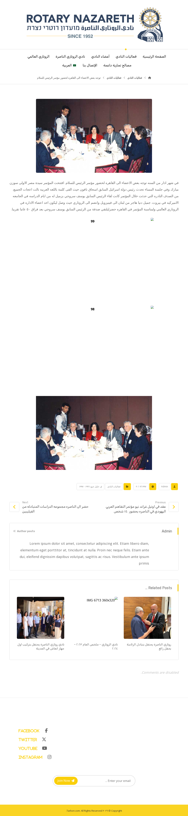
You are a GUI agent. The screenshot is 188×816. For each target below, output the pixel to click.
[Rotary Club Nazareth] (94, 24)
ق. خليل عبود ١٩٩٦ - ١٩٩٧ (90, 486)
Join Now (63, 781)
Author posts (26, 531)
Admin (164, 486)
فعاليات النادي (113, 486)
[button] (97, 729)
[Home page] (149, 77)
